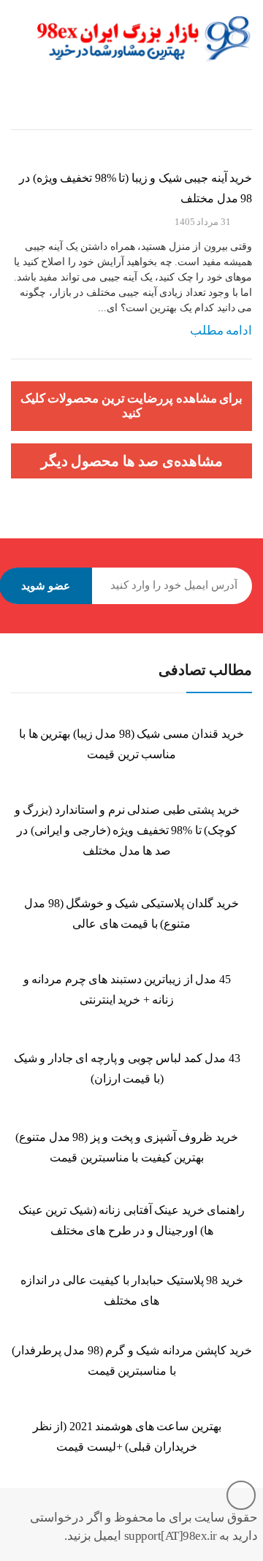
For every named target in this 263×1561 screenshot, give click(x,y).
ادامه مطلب (221, 330)
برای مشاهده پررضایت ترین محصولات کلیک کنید (131, 406)
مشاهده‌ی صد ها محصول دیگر (132, 461)
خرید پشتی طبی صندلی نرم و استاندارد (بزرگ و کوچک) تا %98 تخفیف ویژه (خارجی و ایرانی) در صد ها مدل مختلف (127, 830)
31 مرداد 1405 (203, 221)
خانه (243, 115)
